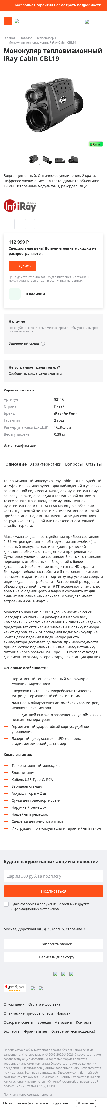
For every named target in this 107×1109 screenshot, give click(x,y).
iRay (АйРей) (65, 413)
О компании (14, 1004)
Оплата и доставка (44, 1004)
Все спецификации (20, 445)
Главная (10, 38)
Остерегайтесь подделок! (73, 1031)
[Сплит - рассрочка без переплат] (95, 144)
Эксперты (12, 1031)
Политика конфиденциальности (28, 1094)
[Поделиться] (30, 224)
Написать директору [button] (56, 957)
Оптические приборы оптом (28, 1013)
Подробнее (59, 1103)
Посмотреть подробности (77, 5)
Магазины (63, 1022)
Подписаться (53, 891)
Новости (63, 1013)
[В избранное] (8, 224)
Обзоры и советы (19, 1022)
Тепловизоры (46, 38)
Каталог (26, 38)
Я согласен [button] (86, 1103)
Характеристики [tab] (45, 464)
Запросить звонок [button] (56, 944)
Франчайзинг (36, 1031)
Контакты (84, 1022)
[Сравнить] (19, 224)
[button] (83, 158)
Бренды (44, 1022)
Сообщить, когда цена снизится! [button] (36, 373)
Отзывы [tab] (94, 464)
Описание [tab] (16, 464)
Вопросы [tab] (74, 464)
